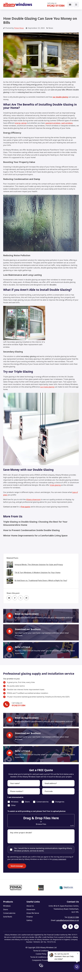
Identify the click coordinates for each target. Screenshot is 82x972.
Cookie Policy (41, 954)
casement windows (52, 123)
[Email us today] (70, 5)
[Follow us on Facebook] (70, 926)
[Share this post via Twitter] (20, 597)
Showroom (30, 909)
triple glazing (55, 485)
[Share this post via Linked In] (26, 597)
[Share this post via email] (9, 597)
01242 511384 (55, 5)
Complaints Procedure (41, 960)
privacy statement (59, 859)
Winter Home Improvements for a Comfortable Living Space (35, 535)
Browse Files (41, 824)
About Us (30, 906)
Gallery (29, 920)
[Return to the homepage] (17, 5)
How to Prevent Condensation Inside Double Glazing (31, 530)
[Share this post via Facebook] (14, 597)
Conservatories (9, 913)
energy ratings (21, 123)
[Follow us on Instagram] (76, 926)
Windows (7, 906)
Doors (5, 909)
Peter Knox (19, 28)
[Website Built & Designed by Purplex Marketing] (41, 965)
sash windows (67, 123)
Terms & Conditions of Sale (41, 957)
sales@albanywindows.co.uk (67, 920)
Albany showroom (33, 499)
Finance (29, 917)
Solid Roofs (7, 917)
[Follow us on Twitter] (64, 926)
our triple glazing (47, 387)
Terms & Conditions (41, 950)
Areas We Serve (32, 913)
